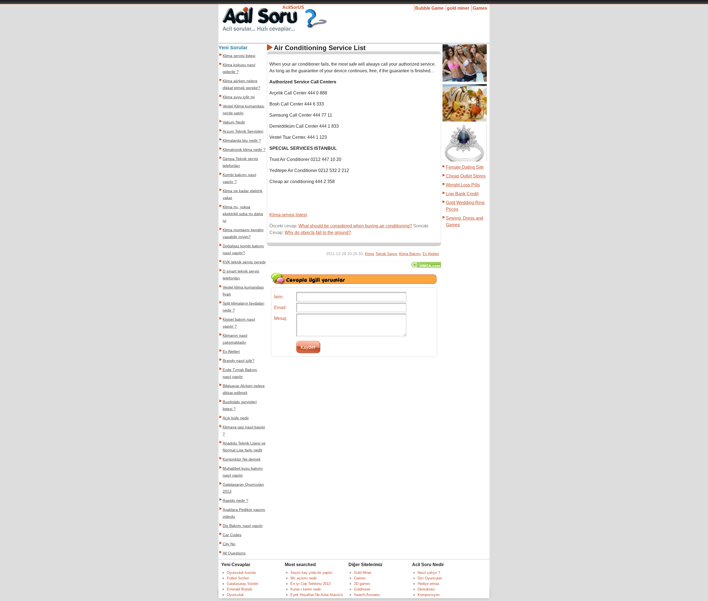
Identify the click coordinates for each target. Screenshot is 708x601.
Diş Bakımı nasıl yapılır (243, 526)
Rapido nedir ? (235, 501)
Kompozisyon (428, 595)
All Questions (234, 553)
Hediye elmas (428, 584)
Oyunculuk (235, 595)
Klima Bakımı (410, 254)
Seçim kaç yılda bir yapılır (311, 573)
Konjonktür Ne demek (242, 459)
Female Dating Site (465, 167)
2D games (362, 584)
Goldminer (362, 589)
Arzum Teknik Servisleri (243, 131)
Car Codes (232, 535)
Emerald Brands (240, 589)
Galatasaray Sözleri (242, 584)
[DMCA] (426, 266)
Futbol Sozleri (238, 578)
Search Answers (367, 595)
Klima (369, 254)
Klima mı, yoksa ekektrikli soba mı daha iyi (243, 214)
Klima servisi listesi (288, 214)
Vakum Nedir (234, 122)
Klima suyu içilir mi (239, 97)
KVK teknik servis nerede (244, 262)
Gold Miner (362, 573)
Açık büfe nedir (236, 418)
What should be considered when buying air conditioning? (355, 226)
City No (229, 544)
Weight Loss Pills (463, 185)
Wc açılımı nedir (303, 578)
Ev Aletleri (431, 254)
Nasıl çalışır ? (429, 573)
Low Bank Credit (462, 193)
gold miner (458, 8)
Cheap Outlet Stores (466, 176)
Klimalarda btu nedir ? (242, 140)
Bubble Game (429, 8)
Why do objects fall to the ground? (318, 232)
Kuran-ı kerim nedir (305, 589)
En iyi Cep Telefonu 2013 (310, 584)
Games (480, 8)
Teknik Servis (386, 254)
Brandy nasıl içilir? (238, 361)
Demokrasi (426, 589)
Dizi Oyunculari (430, 578)
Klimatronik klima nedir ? (244, 150)
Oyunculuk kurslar (241, 573)
